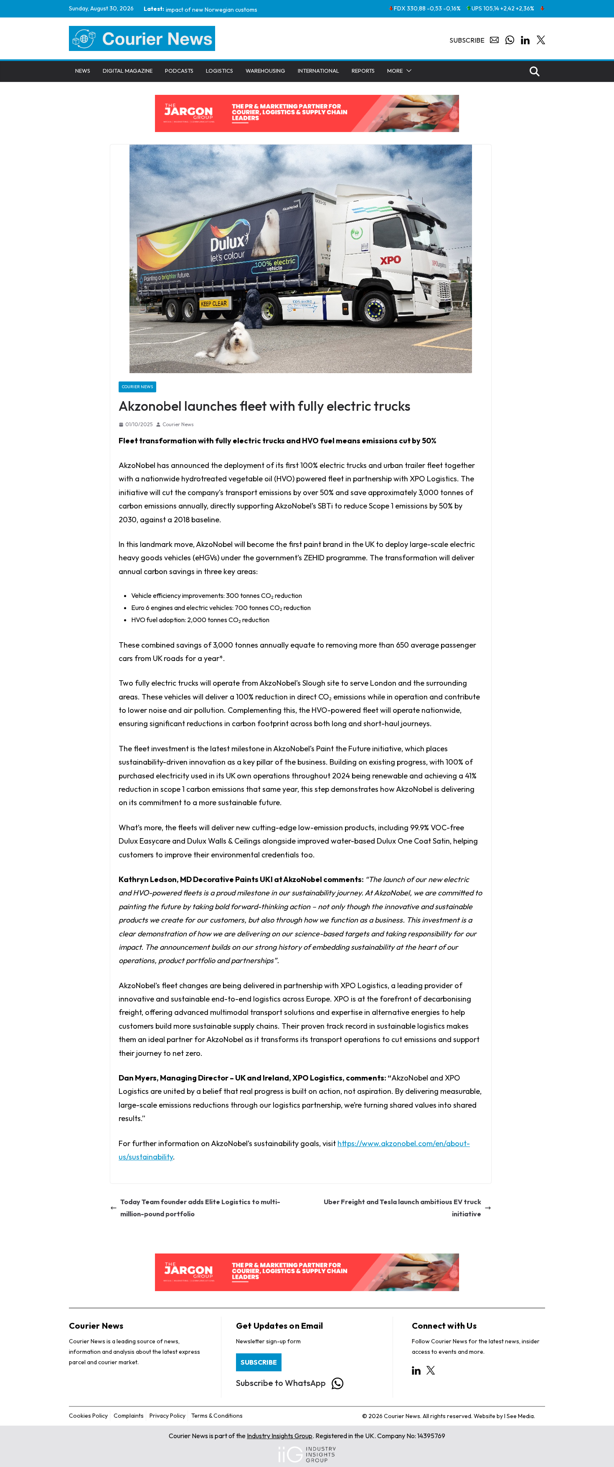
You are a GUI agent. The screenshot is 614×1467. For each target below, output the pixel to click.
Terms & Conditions (217, 1415)
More (395, 70)
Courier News (137, 387)
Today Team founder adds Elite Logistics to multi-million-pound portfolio (200, 1208)
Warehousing (265, 70)
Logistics (219, 70)
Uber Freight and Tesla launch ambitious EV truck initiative (402, 1208)
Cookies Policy (88, 1415)
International (318, 70)
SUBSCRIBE (259, 1362)
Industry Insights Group (279, 1435)
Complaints (129, 1415)
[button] (407, 70)
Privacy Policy (167, 1415)
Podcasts (179, 70)
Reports (363, 70)
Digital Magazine (127, 70)
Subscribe (467, 40)
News (82, 70)
